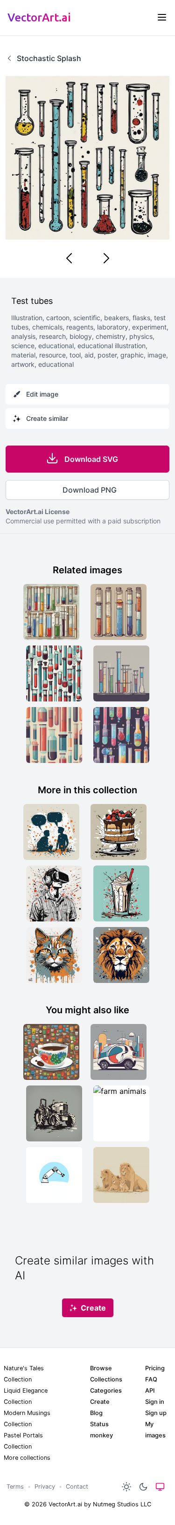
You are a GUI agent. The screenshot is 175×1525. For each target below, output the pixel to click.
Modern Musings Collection (27, 1418)
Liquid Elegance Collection (26, 1396)
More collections (27, 1457)
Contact (77, 1486)
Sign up (156, 1412)
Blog (96, 1412)
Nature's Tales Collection (24, 1374)
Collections (106, 1379)
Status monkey (101, 1430)
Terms (15, 1486)
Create (100, 1401)
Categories (106, 1390)
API (149, 1390)
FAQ (151, 1379)
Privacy (45, 1486)
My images (155, 1430)
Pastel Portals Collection (23, 1441)
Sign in (154, 1401)
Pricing (155, 1368)
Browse (101, 1368)
